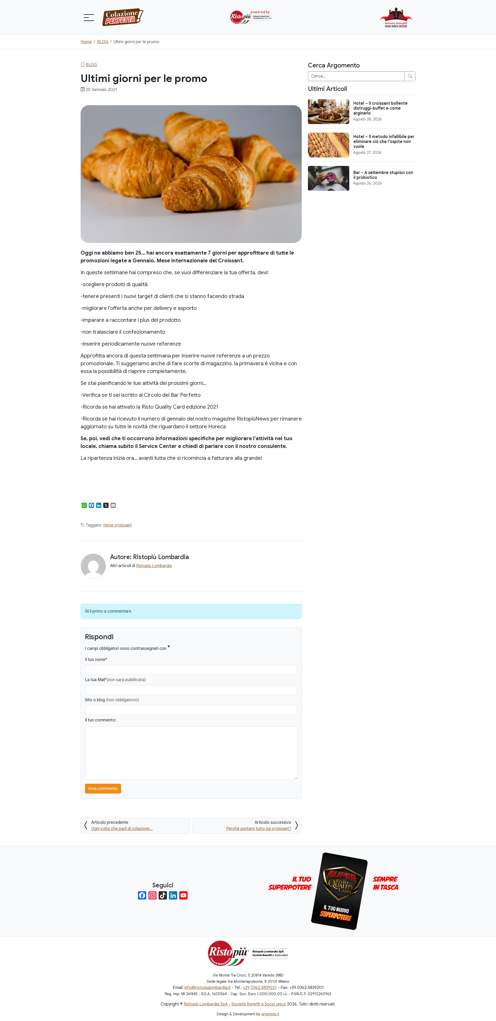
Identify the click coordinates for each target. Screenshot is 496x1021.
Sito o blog (112, 700)
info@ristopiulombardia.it (207, 987)
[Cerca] (410, 76)
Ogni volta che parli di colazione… (122, 828)
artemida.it (270, 1014)
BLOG (91, 64)
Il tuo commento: (100, 720)
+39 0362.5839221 (260, 987)
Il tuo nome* (96, 659)
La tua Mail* (115, 679)
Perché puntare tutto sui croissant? (258, 828)
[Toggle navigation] (88, 17)
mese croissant (117, 525)
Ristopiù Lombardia (154, 565)
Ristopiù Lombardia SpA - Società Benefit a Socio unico (235, 1004)
